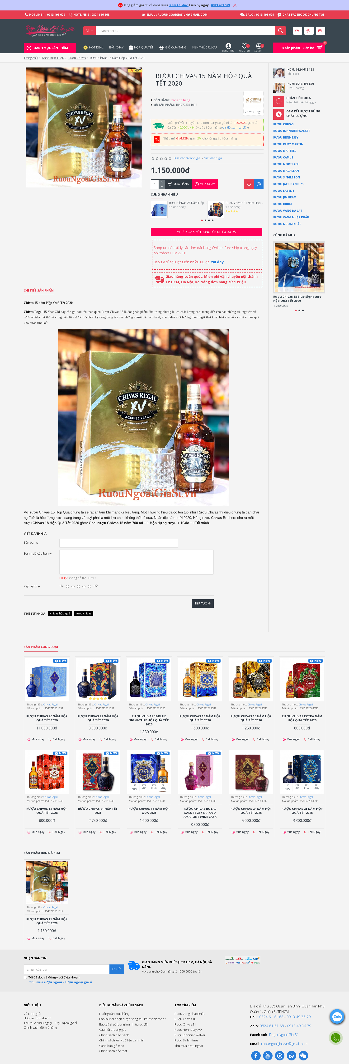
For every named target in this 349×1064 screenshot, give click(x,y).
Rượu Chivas (77, 58)
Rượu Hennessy (285, 137)
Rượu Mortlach (286, 164)
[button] (202, 220)
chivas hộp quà (60, 613)
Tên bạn (29, 542)
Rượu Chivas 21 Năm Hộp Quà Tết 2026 (245, 203)
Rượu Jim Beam (284, 197)
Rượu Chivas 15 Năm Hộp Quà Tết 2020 (46, 921)
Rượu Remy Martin (288, 144)
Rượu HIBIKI (282, 204)
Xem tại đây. (179, 5)
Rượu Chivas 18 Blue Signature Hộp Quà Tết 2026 (149, 720)
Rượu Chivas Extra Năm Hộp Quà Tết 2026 (302, 718)
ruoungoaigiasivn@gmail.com (284, 1043)
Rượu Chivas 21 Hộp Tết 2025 (98, 811)
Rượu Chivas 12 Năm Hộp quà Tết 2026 (46, 811)
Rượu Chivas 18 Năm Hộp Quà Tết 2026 (200, 718)
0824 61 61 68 (271, 1016)
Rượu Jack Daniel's (288, 184)
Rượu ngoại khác (287, 224)
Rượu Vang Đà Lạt (287, 211)
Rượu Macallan (286, 171)
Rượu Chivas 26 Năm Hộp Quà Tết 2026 (188, 203)
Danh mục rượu (53, 58)
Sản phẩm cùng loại (41, 647)
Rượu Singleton (286, 177)
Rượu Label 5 (283, 191)
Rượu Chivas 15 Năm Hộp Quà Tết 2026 (251, 718)
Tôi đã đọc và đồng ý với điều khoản (60, 979)
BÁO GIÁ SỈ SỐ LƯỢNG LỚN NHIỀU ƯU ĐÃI (208, 232)
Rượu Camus (283, 157)
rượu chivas (83, 613)
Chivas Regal (50, 704)
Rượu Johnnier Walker (291, 131)
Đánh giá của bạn (36, 553)
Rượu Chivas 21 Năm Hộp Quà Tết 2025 (302, 811)
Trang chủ (31, 58)
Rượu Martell (284, 151)
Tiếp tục (201, 603)
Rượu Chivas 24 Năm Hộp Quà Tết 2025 (251, 811)
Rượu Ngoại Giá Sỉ (283, 1034)
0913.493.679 (220, 5)
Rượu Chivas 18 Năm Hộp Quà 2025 (149, 811)
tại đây (217, 261)
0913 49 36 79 (299, 1016)
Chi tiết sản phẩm (39, 290)
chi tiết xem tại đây (235, 127)
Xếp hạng (30, 586)
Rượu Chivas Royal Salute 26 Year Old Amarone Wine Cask (200, 813)
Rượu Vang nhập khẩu (291, 217)
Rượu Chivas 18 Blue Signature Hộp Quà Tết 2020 (297, 299)
